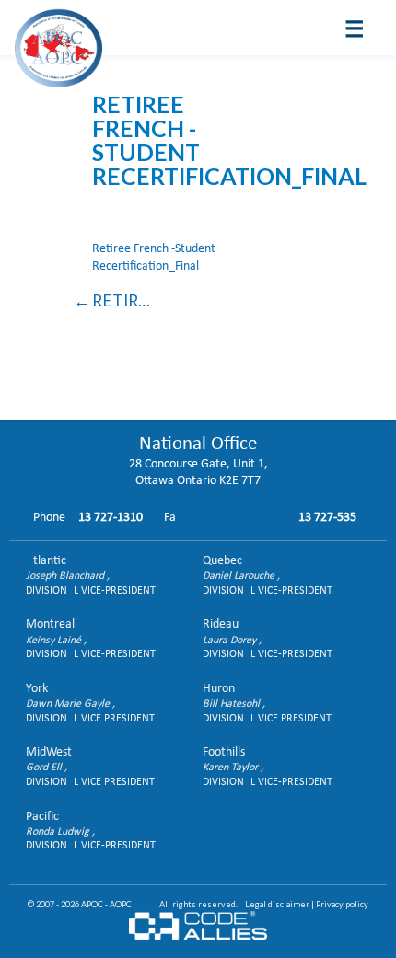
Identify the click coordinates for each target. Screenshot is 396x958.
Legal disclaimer (277, 904)
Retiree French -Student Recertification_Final (125, 300)
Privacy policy (342, 904)
